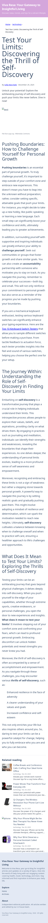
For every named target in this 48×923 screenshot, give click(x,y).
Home (7, 24)
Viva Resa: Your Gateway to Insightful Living (21, 7)
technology (17, 24)
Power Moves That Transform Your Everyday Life (29, 785)
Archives (5, 894)
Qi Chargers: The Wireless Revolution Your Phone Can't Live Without (28, 802)
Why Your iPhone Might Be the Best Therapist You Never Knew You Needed (27, 821)
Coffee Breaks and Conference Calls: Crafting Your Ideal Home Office (27, 768)
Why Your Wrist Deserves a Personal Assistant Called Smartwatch (25, 840)
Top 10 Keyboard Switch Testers (20, 328)
